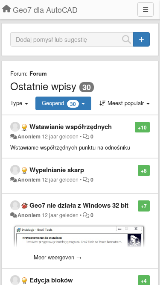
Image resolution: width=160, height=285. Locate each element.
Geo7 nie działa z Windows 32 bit (78, 205)
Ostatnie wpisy (43, 85)
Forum (38, 73)
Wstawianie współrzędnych (70, 126)
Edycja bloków (51, 280)
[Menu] (145, 9)
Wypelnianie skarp (56, 169)
